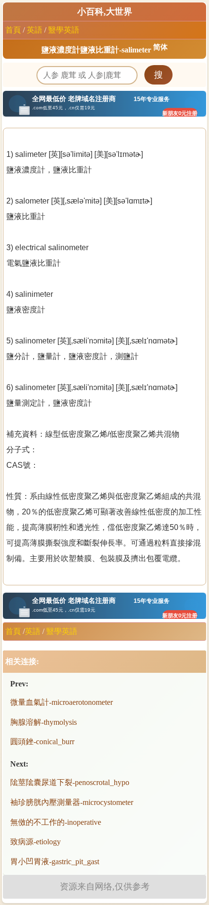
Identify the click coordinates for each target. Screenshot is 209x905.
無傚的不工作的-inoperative (55, 822)
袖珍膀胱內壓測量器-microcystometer (71, 802)
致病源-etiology (35, 841)
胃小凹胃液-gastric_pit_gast (54, 861)
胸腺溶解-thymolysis (43, 722)
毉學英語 (63, 30)
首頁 (13, 30)
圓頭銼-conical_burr (42, 741)
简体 (160, 47)
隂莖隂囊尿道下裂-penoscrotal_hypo (69, 782)
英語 (34, 30)
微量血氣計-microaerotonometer (61, 702)
